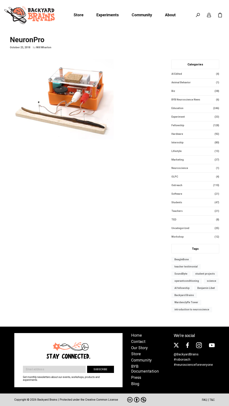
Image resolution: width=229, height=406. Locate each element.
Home (136, 335)
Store (79, 15)
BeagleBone (181, 259)
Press (136, 377)
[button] (220, 15)
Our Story (139, 348)
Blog (135, 384)
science (211, 280)
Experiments (107, 15)
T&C (212, 400)
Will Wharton (43, 47)
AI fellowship (181, 288)
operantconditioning (186, 280)
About (170, 15)
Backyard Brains (184, 295)
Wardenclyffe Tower (186, 302)
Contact (138, 341)
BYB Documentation (145, 368)
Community (142, 15)
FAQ (204, 400)
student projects (205, 273)
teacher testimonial (186, 266)
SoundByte (180, 273)
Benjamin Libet (206, 288)
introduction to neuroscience (191, 309)
